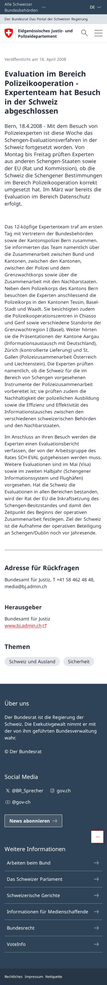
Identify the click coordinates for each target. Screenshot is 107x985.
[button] (97, 837)
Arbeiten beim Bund (29, 863)
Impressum (34, 976)
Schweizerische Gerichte (33, 895)
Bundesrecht (21, 928)
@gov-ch (21, 802)
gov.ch (63, 790)
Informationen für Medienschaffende (47, 911)
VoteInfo (16, 944)
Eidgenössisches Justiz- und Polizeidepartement (45, 33)
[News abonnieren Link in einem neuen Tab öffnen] (87, 7)
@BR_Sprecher (27, 790)
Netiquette (53, 976)
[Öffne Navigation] (98, 33)
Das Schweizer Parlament (34, 879)
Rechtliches (14, 976)
